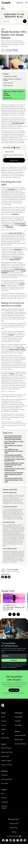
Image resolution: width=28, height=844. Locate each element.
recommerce (15, 214)
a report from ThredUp (15, 233)
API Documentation (6, 779)
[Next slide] (18, 614)
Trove (18, 347)
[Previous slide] (9, 614)
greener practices (15, 259)
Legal (2, 733)
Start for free (19, 2)
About (3, 717)
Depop (23, 223)
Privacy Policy (13, 667)
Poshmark (18, 223)
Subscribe (14, 660)
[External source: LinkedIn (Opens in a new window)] (21, 840)
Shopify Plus (4, 802)
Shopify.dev (4, 775)
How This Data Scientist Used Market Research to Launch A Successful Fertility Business (13, 437)
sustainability (17, 249)
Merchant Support (6, 748)
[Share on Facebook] (2, 577)
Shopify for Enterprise (4, 807)
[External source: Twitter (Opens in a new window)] (7, 840)
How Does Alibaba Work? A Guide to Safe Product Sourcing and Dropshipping (14, 464)
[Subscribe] (25, 21)
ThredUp (6, 225)
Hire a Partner (5, 756)
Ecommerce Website (20, 744)
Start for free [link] (14, 160)
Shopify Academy (6, 760)
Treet (22, 347)
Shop (2, 793)
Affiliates (3, 729)
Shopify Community (6, 765)
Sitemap (14, 832)
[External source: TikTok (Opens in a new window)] (17, 840)
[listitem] (14, 602)
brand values (18, 258)
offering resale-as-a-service (17, 349)
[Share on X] (5, 577)
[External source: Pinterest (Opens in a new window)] (25, 840)
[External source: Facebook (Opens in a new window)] (3, 840)
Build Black (18, 721)
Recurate (11, 334)
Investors (3, 721)
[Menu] (26, 2)
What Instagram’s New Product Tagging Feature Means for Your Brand (13, 479)
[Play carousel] (14, 614)
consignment (22, 225)
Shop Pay (4, 798)
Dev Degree (4, 783)
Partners (3, 725)
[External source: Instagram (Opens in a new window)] (14, 840)
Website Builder (19, 739)
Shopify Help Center (7, 752)
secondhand (11, 189)
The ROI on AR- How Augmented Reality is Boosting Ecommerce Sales (13, 474)
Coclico (12, 373)
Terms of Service (14, 823)
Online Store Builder (20, 735)
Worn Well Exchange (18, 123)
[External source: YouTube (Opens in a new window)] (10, 840)
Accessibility (18, 725)
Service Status (5, 738)
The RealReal (9, 227)
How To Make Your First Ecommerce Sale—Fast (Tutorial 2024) (13, 451)
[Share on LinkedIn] (9, 577)
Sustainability (18, 717)
